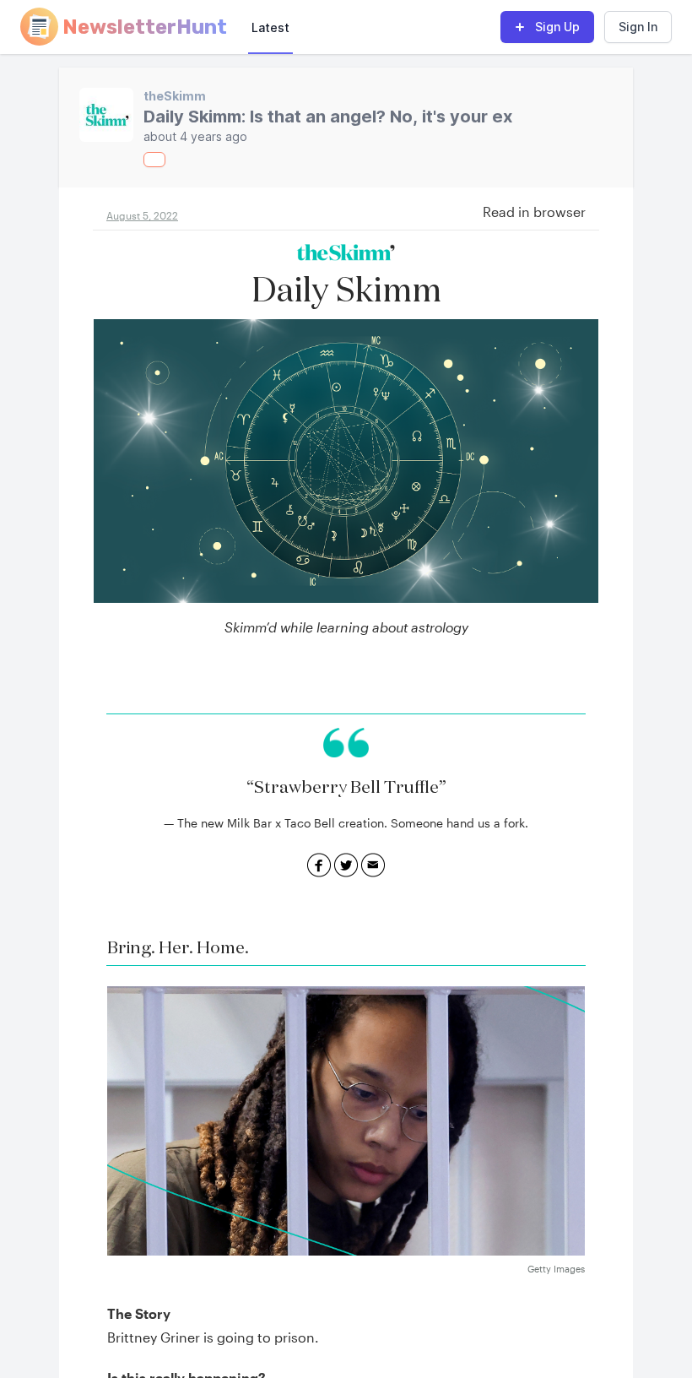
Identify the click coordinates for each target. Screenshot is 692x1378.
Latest (270, 27)
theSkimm (174, 96)
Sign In (638, 26)
